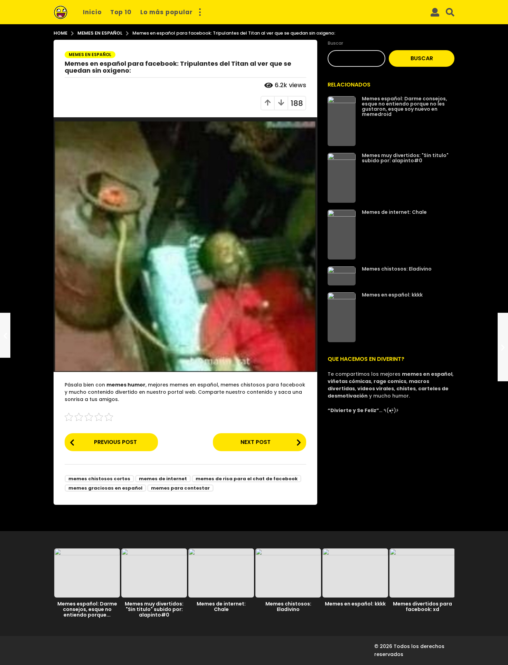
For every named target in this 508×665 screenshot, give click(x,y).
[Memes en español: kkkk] (342, 317)
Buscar (335, 43)
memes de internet (163, 478)
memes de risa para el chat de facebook (247, 478)
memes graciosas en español (105, 488)
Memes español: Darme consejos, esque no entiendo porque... (87, 609)
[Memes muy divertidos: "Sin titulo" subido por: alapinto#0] (342, 178)
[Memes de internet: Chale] (342, 234)
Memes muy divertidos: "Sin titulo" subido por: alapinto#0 (405, 158)
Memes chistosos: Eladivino (397, 268)
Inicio (92, 12)
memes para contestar (180, 488)
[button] (200, 12)
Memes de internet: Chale (394, 212)
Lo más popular (166, 12)
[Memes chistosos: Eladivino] (342, 275)
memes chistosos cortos (99, 478)
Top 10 (121, 12)
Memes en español (90, 54)
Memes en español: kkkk (392, 294)
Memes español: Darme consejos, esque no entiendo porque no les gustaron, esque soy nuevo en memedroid (404, 106)
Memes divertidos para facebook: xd (422, 606)
